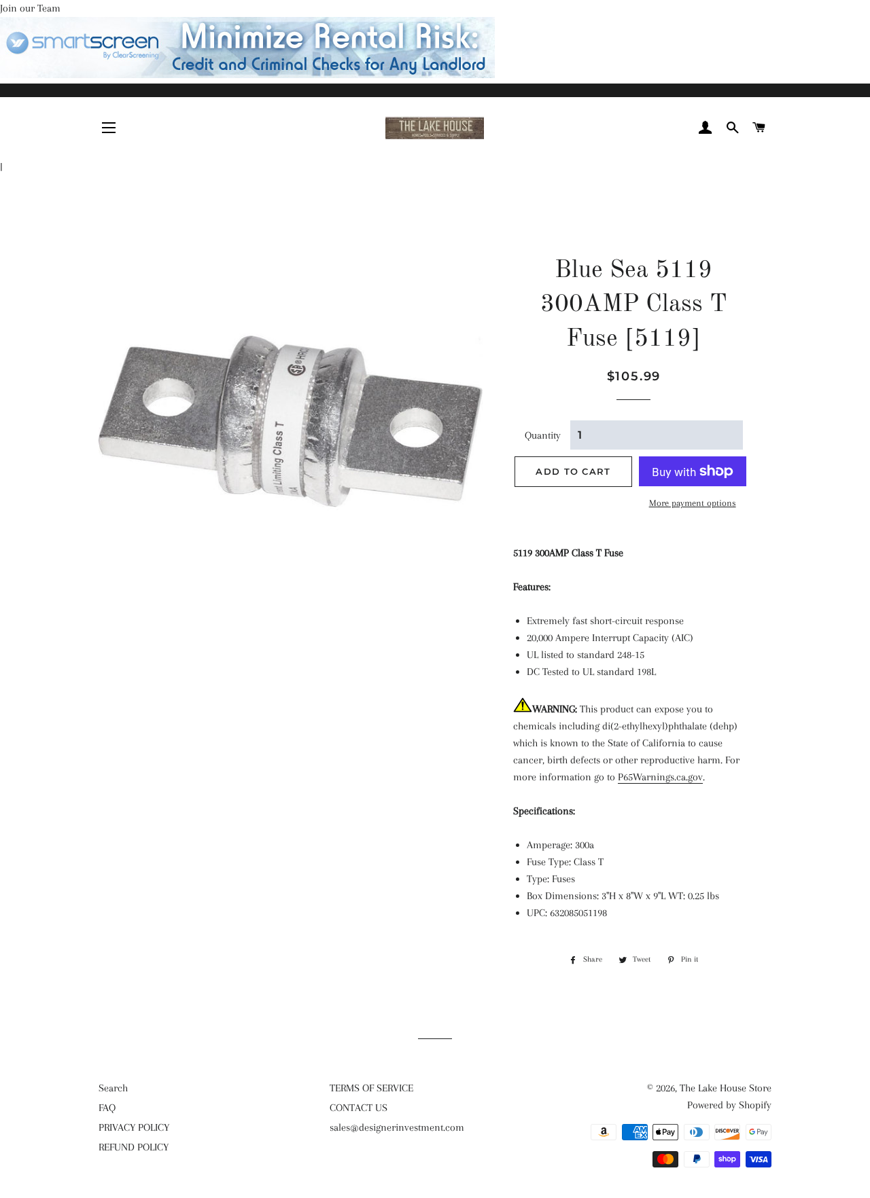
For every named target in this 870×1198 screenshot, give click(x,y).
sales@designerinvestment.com (397, 1127)
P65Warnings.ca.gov (660, 777)
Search (113, 1088)
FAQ (107, 1108)
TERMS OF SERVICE (371, 1088)
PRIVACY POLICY (134, 1127)
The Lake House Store (725, 1088)
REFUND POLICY (134, 1147)
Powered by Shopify (729, 1105)
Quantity (543, 435)
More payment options (692, 503)
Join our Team (30, 8)
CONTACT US (358, 1108)
